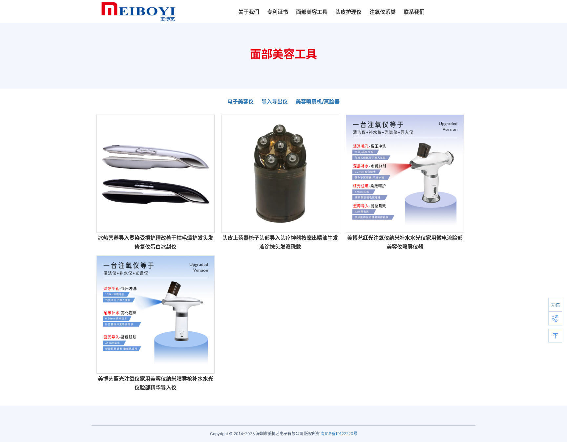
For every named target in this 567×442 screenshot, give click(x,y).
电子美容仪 (240, 101)
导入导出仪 (275, 101)
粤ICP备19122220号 (339, 433)
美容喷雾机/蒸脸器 (318, 101)
